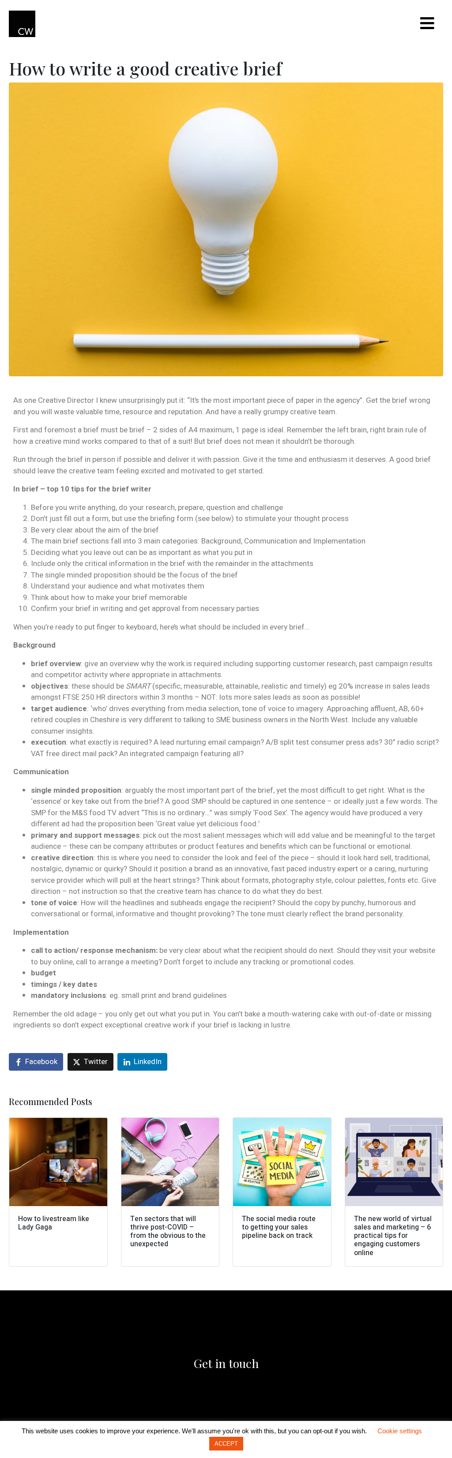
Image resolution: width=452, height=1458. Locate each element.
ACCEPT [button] (226, 1443)
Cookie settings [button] (399, 1431)
